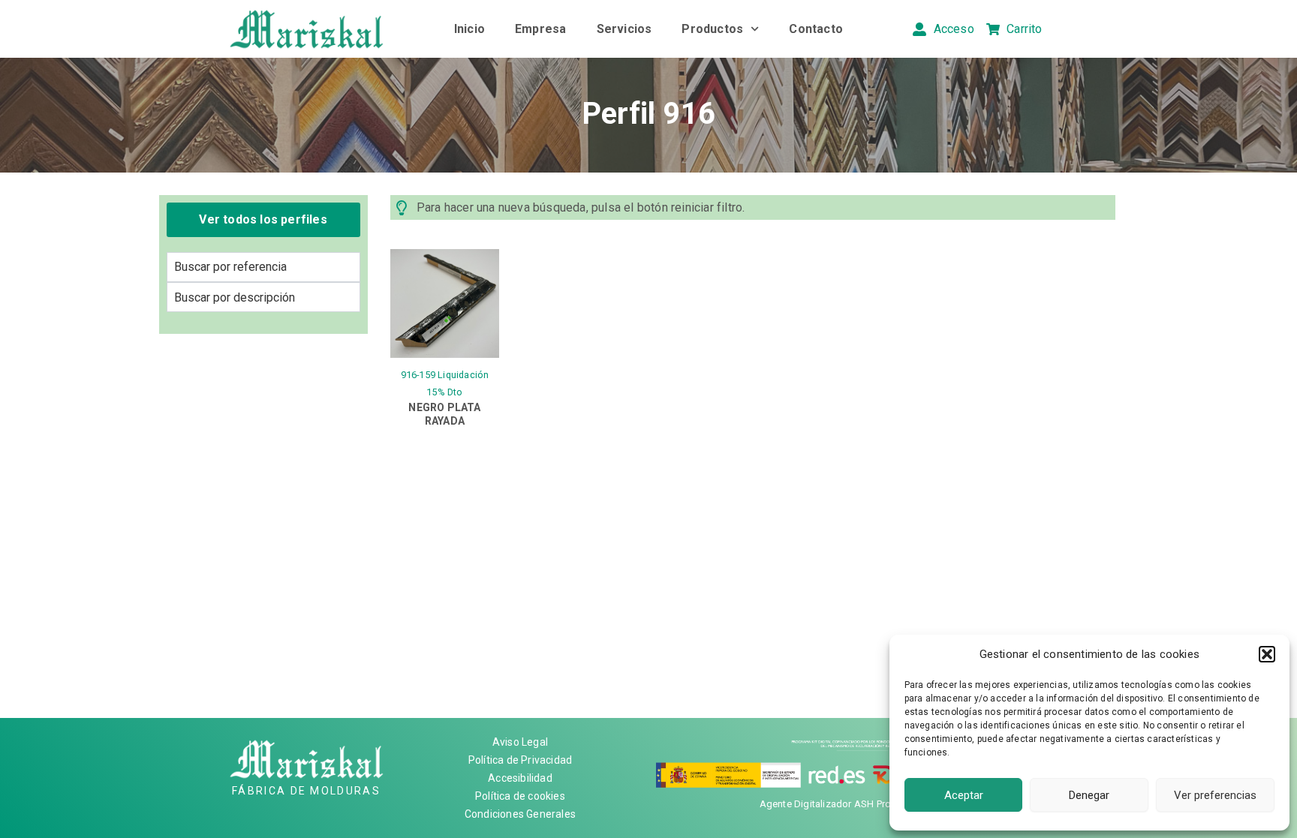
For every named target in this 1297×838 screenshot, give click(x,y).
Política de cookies (520, 796)
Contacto (816, 29)
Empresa (540, 29)
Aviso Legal (520, 742)
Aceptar (963, 795)
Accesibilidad (520, 778)
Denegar (1089, 795)
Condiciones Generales (520, 814)
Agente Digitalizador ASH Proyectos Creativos (863, 803)
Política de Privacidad (520, 760)
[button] (1266, 654)
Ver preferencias (1215, 795)
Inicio (469, 29)
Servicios (624, 29)
